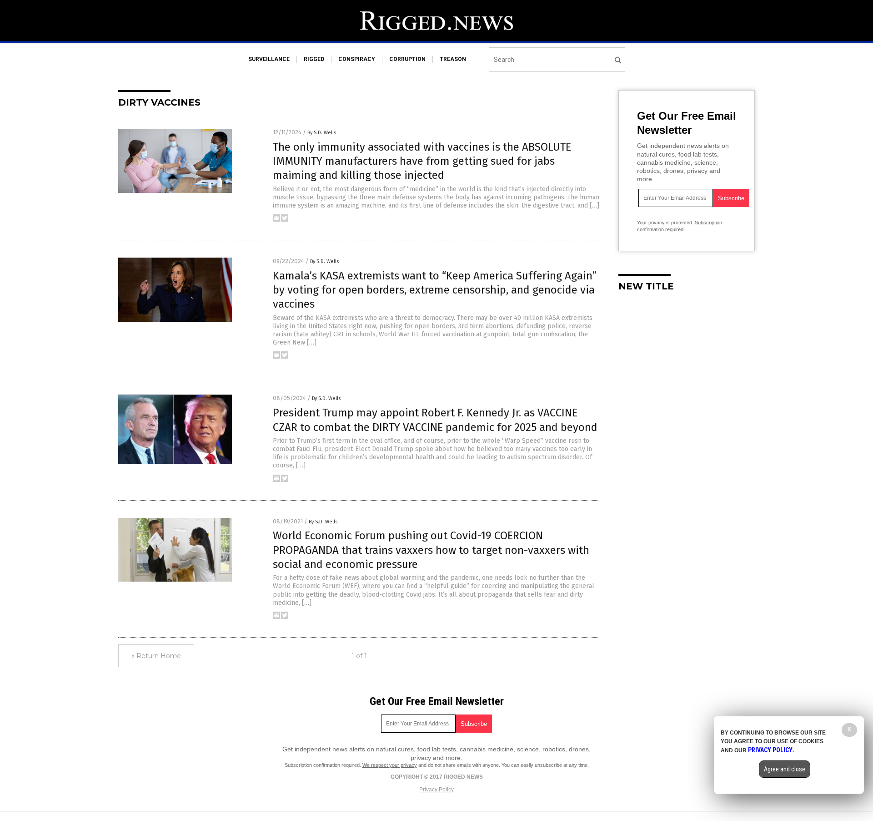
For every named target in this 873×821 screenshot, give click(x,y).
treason (453, 59)
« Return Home (156, 656)
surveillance (269, 59)
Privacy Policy (436, 789)
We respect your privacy (389, 765)
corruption (407, 59)
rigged (314, 59)
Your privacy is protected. (665, 222)
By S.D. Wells (321, 133)
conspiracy (356, 59)
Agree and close (784, 769)
